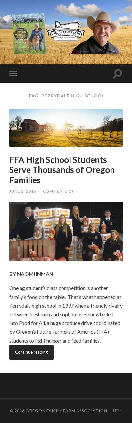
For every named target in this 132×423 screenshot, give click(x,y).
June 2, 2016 (22, 191)
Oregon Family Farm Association (66, 410)
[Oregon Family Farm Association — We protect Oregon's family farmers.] (66, 32)
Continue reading (31, 352)
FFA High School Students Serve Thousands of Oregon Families (62, 170)
